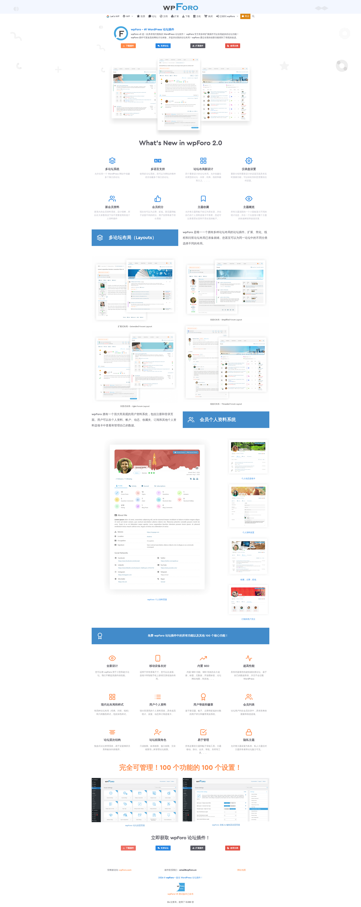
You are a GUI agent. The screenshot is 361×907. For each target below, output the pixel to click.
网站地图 (241, 870)
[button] (253, 16)
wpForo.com (125, 870)
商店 (246, 16)
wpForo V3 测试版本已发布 (180, 894)
